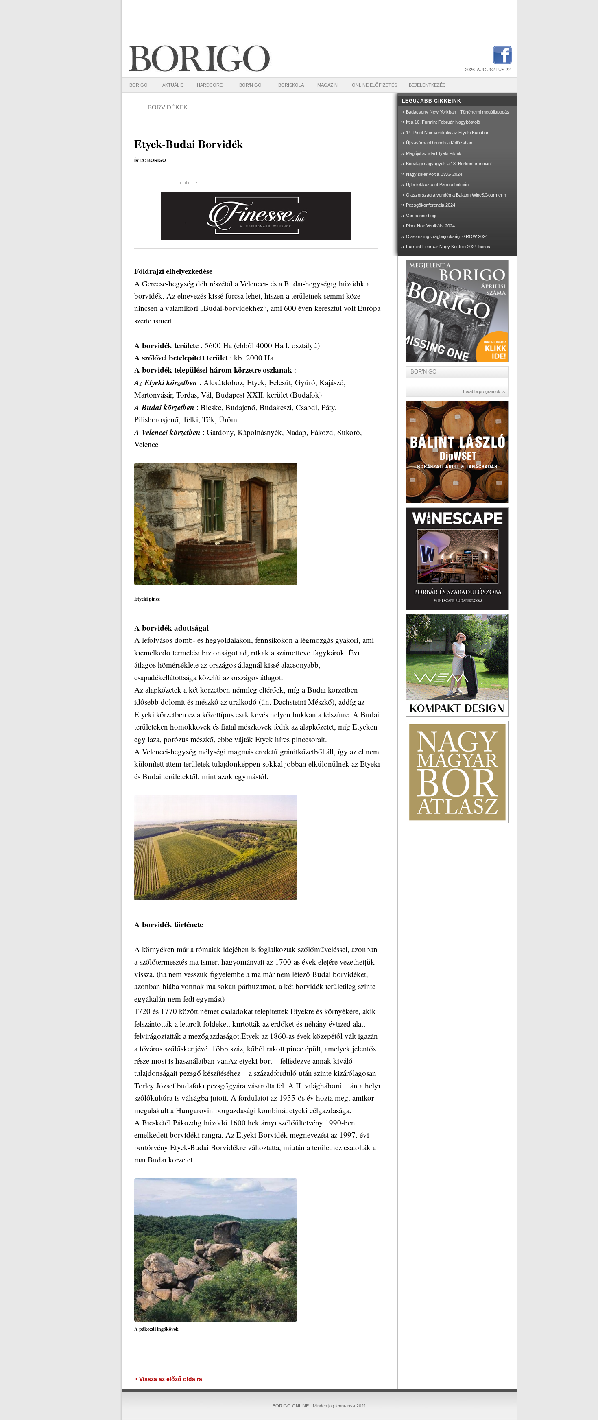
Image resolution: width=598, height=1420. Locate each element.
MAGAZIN (327, 85)
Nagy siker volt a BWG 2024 (434, 174)
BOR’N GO (250, 85)
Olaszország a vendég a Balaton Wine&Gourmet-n (456, 194)
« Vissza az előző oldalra (168, 1379)
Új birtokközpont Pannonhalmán (437, 184)
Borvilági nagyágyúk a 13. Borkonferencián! (449, 163)
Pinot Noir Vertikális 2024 (430, 225)
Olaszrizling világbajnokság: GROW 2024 (447, 236)
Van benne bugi (421, 215)
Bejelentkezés (427, 85)
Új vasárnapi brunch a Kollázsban (439, 142)
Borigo (138, 85)
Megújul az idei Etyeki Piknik (433, 153)
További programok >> (484, 391)
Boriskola (291, 85)
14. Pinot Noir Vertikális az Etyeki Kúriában (447, 132)
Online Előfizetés (374, 85)
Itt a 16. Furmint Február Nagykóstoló (443, 122)
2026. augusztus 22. (488, 69)
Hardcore (210, 85)
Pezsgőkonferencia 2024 (430, 205)
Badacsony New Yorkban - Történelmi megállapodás (457, 111)
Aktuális (172, 85)
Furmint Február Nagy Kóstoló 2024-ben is (448, 246)
